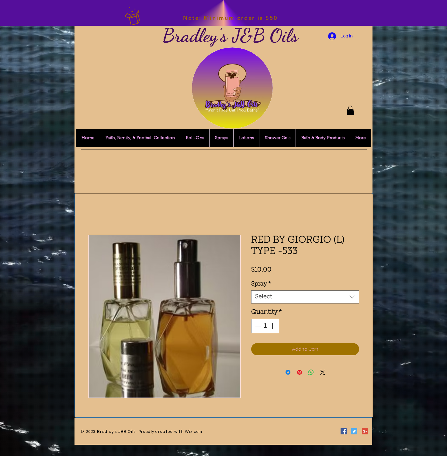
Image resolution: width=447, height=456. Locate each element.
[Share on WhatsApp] (311, 372)
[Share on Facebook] (288, 372)
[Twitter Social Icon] (354, 431)
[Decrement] (257, 326)
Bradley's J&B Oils (230, 35)
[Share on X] (322, 372)
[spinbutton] (265, 326)
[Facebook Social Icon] (344, 431)
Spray (261, 284)
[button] (350, 110)
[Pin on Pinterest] (299, 372)
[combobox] (305, 296)
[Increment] (273, 326)
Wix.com (193, 432)
